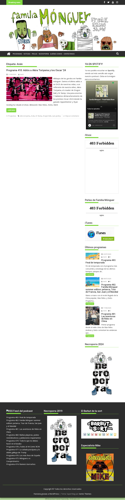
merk (22, 74)
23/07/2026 (107, 254)
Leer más (11, 110)
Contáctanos (69, 54)
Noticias (27, 54)
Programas (17, 54)
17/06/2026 (107, 308)
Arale (33, 116)
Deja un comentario (72, 116)
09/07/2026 (107, 279)
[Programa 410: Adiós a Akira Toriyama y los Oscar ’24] (29, 78)
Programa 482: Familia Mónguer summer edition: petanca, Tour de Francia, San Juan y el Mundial (24, 423)
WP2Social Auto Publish (52, 499)
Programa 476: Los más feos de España (23, 455)
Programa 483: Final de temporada (21, 417)
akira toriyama (25, 116)
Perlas (34, 54)
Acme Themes (85, 494)
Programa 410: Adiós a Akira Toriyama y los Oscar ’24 (36, 70)
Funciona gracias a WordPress (46, 494)
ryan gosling (56, 116)
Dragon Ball (47, 116)
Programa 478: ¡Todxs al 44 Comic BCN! (23, 446)
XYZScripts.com (75, 499)
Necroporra (44, 54)
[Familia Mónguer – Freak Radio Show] (62, 49)
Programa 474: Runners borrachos (20, 464)
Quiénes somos (56, 54)
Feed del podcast (23, 410)
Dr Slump (39, 116)
